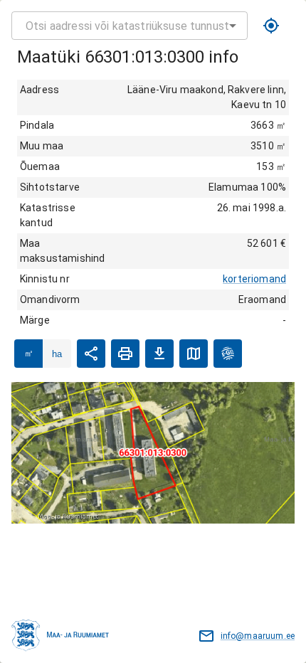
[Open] (233, 26)
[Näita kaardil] (193, 353)
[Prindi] (125, 353)
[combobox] (129, 25)
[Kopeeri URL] (91, 353)
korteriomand (254, 279)
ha (57, 354)
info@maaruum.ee (258, 636)
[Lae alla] (159, 353)
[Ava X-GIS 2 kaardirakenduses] (227, 353)
